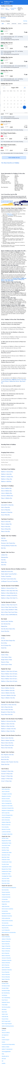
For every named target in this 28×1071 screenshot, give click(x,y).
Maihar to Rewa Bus (6, 955)
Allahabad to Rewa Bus (6, 960)
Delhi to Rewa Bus (5, 507)
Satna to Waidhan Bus (6, 490)
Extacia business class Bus (7, 920)
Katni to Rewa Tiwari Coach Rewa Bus (10, 612)
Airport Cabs (4, 1011)
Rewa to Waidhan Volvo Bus (7, 688)
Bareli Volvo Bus (5, 759)
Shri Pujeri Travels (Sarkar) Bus (8, 579)
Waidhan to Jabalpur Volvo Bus (8, 728)
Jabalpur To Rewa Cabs (7, 778)
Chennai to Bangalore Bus (7, 815)
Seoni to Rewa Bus (5, 510)
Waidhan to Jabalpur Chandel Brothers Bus (11, 595)
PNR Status (4, 1009)
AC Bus (3, 638)
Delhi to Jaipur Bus (5, 812)
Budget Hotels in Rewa (6, 659)
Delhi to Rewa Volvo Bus (7, 707)
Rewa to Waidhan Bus (6, 488)
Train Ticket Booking (6, 997)
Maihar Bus (4, 562)
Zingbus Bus (4, 904)
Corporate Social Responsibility (8, 1044)
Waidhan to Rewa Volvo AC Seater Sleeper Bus (12, 671)
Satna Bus (3, 564)
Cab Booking (4, 995)
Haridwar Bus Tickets (6, 873)
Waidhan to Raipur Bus (6, 479)
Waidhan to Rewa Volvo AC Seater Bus (10, 681)
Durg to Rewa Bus (5, 514)
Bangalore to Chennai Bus (7, 805)
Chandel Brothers (17, 278)
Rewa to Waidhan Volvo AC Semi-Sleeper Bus (12, 678)
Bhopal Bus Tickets (6, 880)
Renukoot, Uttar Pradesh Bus (8, 543)
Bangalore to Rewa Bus (6, 512)
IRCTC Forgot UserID (6, 1021)
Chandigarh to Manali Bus (7, 834)
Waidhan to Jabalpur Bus (7, 476)
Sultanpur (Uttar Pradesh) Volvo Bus (9, 762)
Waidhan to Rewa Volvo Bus (7, 726)
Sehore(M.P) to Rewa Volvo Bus (8, 704)
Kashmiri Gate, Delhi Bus (7, 621)
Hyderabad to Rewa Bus (7, 969)
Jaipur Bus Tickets (5, 878)
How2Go (3, 1063)
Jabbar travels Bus (5, 906)
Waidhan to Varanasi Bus (7, 471)
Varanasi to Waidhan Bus (7, 495)
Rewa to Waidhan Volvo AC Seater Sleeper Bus (12, 674)
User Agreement (5, 1035)
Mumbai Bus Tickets (6, 854)
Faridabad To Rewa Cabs (7, 771)
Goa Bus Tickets (5, 838)
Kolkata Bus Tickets (6, 859)
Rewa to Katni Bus (5, 531)
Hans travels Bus (5, 889)
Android (9, 215)
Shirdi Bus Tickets (5, 850)
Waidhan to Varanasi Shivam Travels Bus (11, 588)
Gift (2, 1061)
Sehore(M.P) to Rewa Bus (7, 505)
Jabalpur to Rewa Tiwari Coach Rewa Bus (11, 604)
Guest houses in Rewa (6, 664)
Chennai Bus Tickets (6, 845)
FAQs (3, 1053)
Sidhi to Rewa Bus (5, 965)
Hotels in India (5, 1014)
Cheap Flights (4, 1004)
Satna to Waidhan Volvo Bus (7, 690)
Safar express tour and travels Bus (9, 932)
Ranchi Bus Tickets (6, 883)
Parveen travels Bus (6, 892)
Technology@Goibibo (6, 1051)
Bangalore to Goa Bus (6, 796)
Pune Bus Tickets (5, 864)
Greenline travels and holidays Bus (9, 887)
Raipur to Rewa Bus (6, 950)
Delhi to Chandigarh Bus (7, 803)
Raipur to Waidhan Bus (6, 498)
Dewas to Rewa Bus (6, 962)
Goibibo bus (9, 214)
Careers (3, 1042)
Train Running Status (6, 1007)
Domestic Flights (5, 988)
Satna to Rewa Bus (6, 943)
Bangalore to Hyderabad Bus (8, 810)
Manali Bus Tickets (5, 857)
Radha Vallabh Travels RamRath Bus (10, 574)
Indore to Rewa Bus (6, 936)
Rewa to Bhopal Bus (6, 529)
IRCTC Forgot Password (7, 1023)
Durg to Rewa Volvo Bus (7, 714)
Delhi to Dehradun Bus (6, 801)
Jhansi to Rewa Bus (6, 974)
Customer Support (5, 1039)
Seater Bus (3, 648)
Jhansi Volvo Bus (5, 757)
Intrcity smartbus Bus (6, 918)
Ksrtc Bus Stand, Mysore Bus (8, 629)
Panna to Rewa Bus (6, 976)
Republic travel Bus (6, 901)
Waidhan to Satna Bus (6, 474)
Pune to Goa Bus (5, 827)
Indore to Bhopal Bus (6, 817)
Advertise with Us (5, 1056)
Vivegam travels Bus (6, 894)
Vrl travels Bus (5, 899)
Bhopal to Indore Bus (6, 824)
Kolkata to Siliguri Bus (6, 822)
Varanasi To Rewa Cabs (7, 773)
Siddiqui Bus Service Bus (7, 571)
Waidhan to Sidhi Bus (6, 481)
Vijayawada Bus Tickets (6, 866)
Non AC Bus (4, 643)
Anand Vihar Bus (5, 631)
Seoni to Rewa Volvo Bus (7, 709)
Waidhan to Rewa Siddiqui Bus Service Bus (11, 593)
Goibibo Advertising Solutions (8, 1026)
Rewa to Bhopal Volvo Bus (7, 745)
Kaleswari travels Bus (6, 913)
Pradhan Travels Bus (6, 576)
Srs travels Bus (5, 911)
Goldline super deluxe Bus (7, 925)
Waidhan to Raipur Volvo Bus (8, 731)
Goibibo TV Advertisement (7, 1049)
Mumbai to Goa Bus (6, 798)
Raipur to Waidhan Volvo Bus (8, 698)
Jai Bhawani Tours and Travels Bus (9, 581)
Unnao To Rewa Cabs (6, 781)
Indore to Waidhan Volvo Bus (8, 693)
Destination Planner (6, 1002)
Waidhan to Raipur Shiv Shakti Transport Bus (11, 598)
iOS (12, 215)
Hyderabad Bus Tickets (6, 843)
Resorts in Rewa (5, 662)
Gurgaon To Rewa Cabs (7, 776)
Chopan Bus (4, 540)
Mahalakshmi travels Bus (7, 915)
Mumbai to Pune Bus (6, 829)
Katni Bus (3, 559)
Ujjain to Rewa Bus (6, 967)
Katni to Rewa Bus (5, 953)
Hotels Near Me (5, 1016)
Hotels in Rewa (4, 654)
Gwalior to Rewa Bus (6, 948)
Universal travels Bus (6, 897)
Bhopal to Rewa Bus (6, 941)
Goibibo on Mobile (5, 1046)
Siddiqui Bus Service (14, 381)
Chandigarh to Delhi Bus (7, 793)
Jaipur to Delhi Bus (5, 791)
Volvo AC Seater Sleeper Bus (8, 640)
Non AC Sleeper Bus (6, 645)
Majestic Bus (4, 626)
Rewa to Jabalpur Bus (6, 524)
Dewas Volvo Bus (5, 764)
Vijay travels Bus (5, 927)
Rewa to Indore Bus (6, 521)
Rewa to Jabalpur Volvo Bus (7, 740)
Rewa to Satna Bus (5, 526)
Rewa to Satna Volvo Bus (7, 743)
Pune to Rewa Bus (5, 972)
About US (4, 1030)
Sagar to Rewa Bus (6, 979)
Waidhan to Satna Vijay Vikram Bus (9, 590)
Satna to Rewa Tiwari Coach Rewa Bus (10, 607)
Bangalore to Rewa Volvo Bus (8, 712)
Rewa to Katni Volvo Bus (7, 747)
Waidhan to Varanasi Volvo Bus (8, 721)
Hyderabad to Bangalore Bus (8, 808)
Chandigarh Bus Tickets (6, 876)
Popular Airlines (5, 1018)
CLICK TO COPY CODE (7, 201)
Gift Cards (4, 1058)
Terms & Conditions (6, 1032)
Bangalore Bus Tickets (6, 840)
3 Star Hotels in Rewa (6, 657)
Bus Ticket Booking (6, 992)
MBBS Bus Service (16, 379)
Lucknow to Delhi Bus (6, 831)
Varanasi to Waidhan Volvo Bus (8, 695)
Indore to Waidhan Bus (6, 493)
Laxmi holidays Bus (6, 930)
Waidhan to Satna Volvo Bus (7, 723)
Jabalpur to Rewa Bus (6, 939)
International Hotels (6, 985)
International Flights (6, 990)
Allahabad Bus (4, 557)
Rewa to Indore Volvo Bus (7, 738)
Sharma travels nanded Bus (7, 908)
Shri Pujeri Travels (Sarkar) (11, 279)
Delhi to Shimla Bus (6, 819)
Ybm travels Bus (5, 923)
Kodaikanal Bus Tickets (6, 871)
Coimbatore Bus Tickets (6, 852)
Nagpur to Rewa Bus (6, 946)
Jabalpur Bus (4, 555)
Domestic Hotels (5, 983)
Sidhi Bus (3, 538)
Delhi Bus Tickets (5, 847)
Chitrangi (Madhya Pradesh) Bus (9, 545)
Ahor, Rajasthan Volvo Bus (7, 754)
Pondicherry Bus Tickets (7, 862)
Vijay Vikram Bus (9, 280)
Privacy (3, 1037)
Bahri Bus (3, 548)
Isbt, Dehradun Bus (5, 624)
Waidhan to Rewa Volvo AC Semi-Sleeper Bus (12, 676)
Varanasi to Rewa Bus (6, 958)
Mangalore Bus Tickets (6, 869)
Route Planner (5, 1000)
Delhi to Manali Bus (6, 789)
